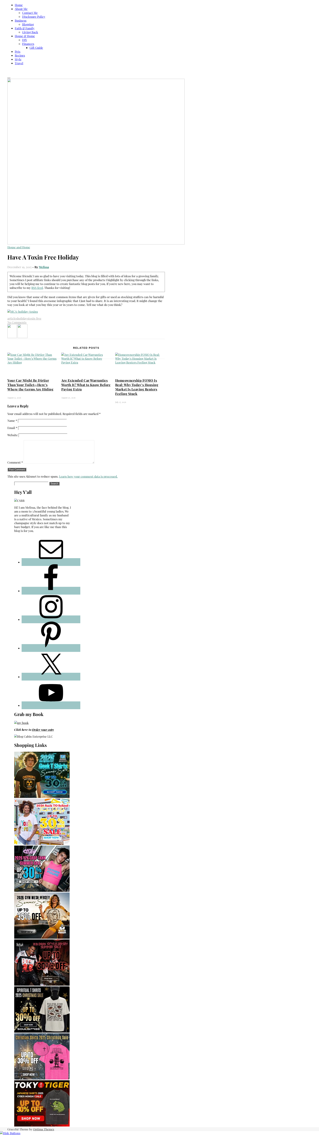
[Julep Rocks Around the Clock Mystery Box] (23, 337)
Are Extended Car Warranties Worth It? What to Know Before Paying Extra (86, 384)
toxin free (34, 318)
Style (18, 59)
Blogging (28, 24)
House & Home (25, 36)
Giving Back (30, 32)
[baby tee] (42, 891)
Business (20, 20)
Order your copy (43, 730)
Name (12, 421)
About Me (21, 9)
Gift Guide (36, 48)
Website (12, 435)
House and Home (18, 247)
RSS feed (37, 288)
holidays (22, 318)
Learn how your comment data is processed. (88, 476)
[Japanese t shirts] (42, 1125)
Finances (28, 44)
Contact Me (30, 13)
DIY (24, 40)
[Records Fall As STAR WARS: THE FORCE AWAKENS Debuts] (12, 337)
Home (19, 5)
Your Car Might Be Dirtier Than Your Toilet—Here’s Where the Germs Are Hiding (30, 384)
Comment (15, 462)
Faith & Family (25, 28)
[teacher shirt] (42, 844)
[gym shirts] (42, 937)
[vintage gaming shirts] (42, 984)
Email (12, 428)
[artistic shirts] (42, 1031)
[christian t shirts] (42, 1078)
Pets (17, 51)
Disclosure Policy (33, 16)
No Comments (16, 322)
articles (12, 318)
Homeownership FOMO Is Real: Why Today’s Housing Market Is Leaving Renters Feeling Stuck (136, 387)
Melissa (44, 267)
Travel (19, 63)
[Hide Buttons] (10, 1133)
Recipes (20, 55)
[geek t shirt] (42, 797)
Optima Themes (43, 1129)
